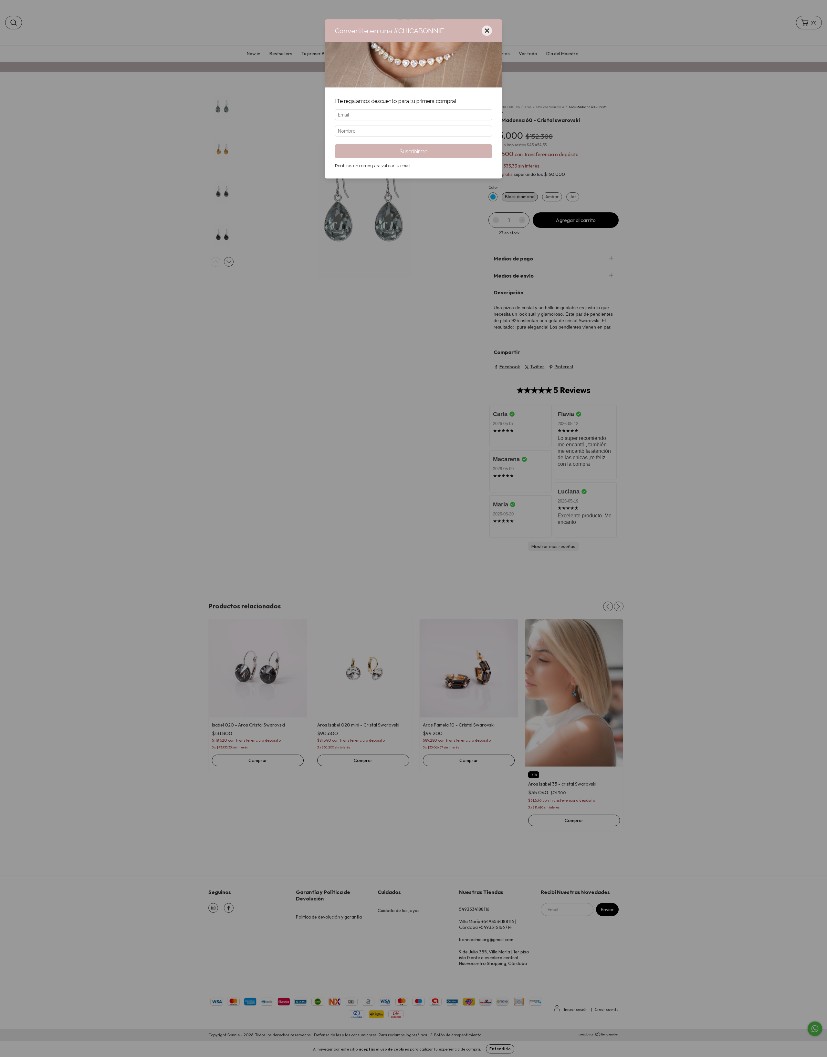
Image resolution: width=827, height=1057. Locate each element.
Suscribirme (413, 151)
